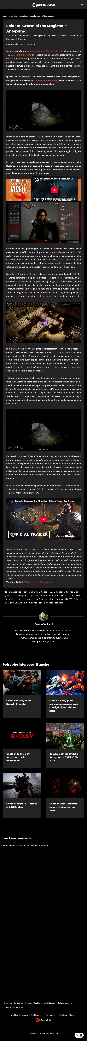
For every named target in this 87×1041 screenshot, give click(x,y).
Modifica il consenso (19, 1015)
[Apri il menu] (82, 4)
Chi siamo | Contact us (13, 1003)
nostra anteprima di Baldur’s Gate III (44, 51)
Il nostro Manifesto (33, 1003)
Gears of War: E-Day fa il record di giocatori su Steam (63, 807)
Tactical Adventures (47, 80)
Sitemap (72, 1015)
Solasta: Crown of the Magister (38, 582)
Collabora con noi (65, 1003)
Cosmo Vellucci (14, 44)
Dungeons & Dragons (21, 55)
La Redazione (49, 1003)
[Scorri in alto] (81, 1032)
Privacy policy (50, 1015)
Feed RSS (63, 1015)
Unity (25, 460)
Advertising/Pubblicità (13, 1007)
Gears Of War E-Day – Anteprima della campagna (18, 757)
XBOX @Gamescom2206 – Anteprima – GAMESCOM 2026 (64, 757)
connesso (19, 845)
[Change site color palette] (79, 1035)
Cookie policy (36, 1015)
